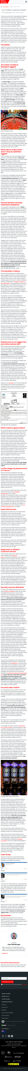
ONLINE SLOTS (5, 996)
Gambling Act (14, 663)
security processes (9, 591)
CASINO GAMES (6, 999)
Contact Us (5, 1007)
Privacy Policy (5, 1015)
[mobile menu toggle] (26, 1)
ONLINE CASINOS (6, 993)
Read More (5, 953)
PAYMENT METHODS (7, 1002)
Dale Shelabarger (14, 944)
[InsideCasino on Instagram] (3, 1036)
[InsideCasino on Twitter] (12, 1036)
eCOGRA (11, 383)
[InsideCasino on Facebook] (6, 1036)
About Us (4, 1004)
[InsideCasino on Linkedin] (9, 1036)
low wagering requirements (13, 505)
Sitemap (4, 1010)
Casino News (5, 6)
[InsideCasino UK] (5, 1)
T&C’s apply (24, 984)
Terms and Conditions (7, 1013)
